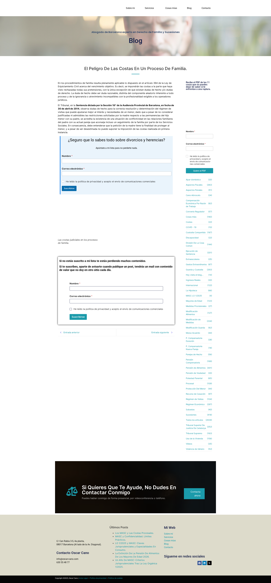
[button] (150, 8)
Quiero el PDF (199, 170)
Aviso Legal (83, 578)
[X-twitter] (209, 563)
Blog (189, 8)
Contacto (206, 8)
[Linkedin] (204, 563)
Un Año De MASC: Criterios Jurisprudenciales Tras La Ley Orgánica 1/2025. (136, 563)
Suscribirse (69, 188)
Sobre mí (168, 533)
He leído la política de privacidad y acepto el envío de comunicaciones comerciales (110, 181)
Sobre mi (130, 8)
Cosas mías (171, 8)
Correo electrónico (73, 168)
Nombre (67, 156)
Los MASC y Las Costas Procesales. (134, 533)
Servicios (149, 8)
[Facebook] (199, 563)
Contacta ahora (195, 493)
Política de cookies (115, 578)
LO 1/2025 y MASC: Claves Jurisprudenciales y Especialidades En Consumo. (135, 546)
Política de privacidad (98, 578)
